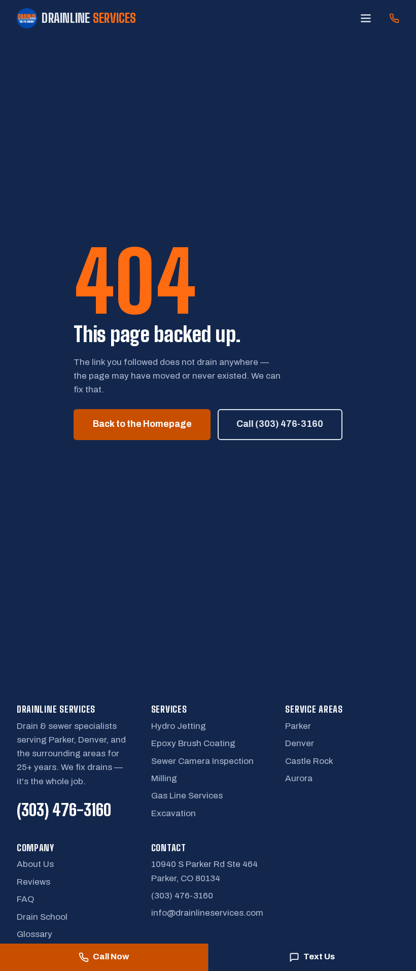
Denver (299, 743)
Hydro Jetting (178, 726)
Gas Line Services (187, 795)
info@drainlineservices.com (207, 913)
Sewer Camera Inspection (202, 761)
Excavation (173, 813)
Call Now (111, 956)
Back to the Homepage (142, 424)
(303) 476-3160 (64, 810)
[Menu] (365, 18)
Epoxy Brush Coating (193, 743)
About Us (35, 864)
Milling (164, 778)
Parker (298, 726)
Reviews (33, 882)
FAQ (25, 899)
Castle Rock (309, 761)
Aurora (299, 778)
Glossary (34, 934)
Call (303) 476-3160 (279, 424)
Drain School (42, 917)
